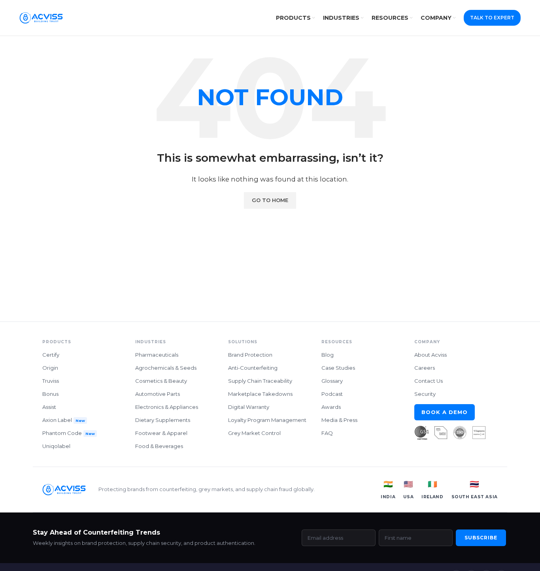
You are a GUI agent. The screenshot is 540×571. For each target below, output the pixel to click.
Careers (424, 368)
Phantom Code (68, 433)
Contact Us (428, 381)
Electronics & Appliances (166, 407)
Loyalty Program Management (267, 420)
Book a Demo (444, 412)
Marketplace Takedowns (260, 394)
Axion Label (63, 420)
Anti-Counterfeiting (253, 368)
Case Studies (338, 368)
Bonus (50, 394)
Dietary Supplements (162, 420)
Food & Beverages (159, 446)
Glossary (332, 381)
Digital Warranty (248, 407)
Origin (50, 368)
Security (425, 394)
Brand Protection (250, 355)
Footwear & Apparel (161, 433)
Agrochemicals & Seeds (165, 368)
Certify (50, 355)
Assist (49, 407)
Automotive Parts (157, 394)
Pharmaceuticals (156, 355)
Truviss (50, 381)
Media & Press (339, 420)
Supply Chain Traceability (260, 381)
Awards (331, 407)
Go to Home (270, 200)
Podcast (332, 394)
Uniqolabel (56, 446)
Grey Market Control (254, 433)
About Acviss (430, 355)
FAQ (327, 433)
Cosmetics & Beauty (161, 381)
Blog (327, 355)
